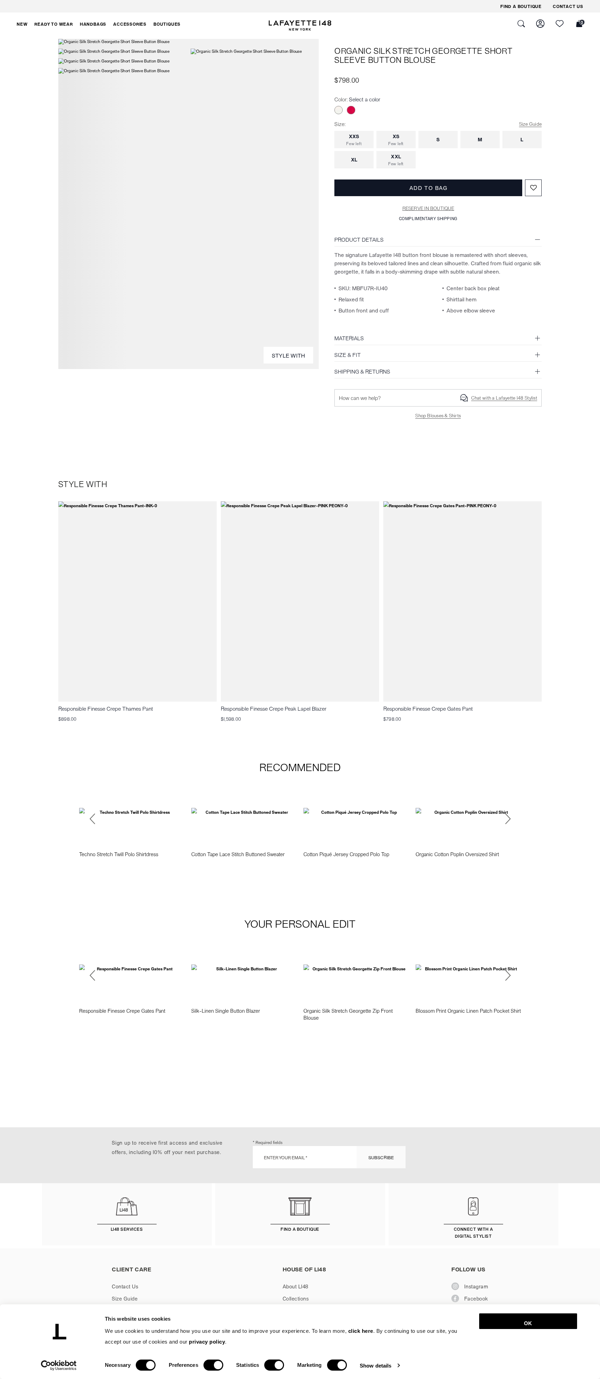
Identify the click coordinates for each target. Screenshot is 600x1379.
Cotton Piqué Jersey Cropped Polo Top (346, 854)
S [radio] (438, 139)
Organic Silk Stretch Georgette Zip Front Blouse (348, 1014)
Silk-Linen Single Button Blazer (225, 1011)
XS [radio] (396, 139)
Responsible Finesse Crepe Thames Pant (105, 708)
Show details (375, 1365)
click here (360, 1331)
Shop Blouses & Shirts (438, 415)
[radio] (338, 110)
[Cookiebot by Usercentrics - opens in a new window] (58, 1365)
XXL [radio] (396, 159)
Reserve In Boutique (428, 208)
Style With (288, 355)
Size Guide (530, 124)
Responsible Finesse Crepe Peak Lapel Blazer (273, 708)
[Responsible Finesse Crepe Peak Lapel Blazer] (300, 601)
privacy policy (207, 1342)
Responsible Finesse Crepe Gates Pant (428, 708)
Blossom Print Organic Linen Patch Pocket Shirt (468, 1011)
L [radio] (521, 139)
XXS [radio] (354, 139)
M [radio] (480, 139)
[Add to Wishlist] (533, 187)
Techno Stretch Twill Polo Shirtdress (118, 854)
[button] (22, 24)
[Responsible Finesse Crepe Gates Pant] (462, 601)
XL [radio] (354, 159)
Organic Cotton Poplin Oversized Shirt (457, 854)
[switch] (213, 1365)
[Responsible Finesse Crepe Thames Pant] (137, 601)
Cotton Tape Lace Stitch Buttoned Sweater (238, 854)
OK (528, 1323)
